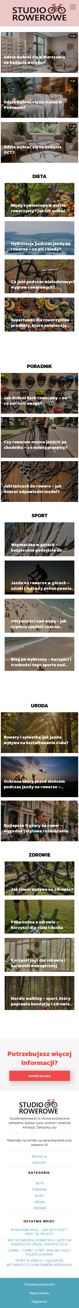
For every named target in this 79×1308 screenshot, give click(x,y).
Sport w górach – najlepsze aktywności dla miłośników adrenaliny (39, 1262)
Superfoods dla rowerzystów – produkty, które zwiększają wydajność (42, 322)
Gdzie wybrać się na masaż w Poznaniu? (33, 104)
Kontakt (39, 1162)
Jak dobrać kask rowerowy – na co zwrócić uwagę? (35, 400)
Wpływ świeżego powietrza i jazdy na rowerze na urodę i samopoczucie (39, 1242)
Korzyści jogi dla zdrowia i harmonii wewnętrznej (38, 962)
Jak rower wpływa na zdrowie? (42, 889)
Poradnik (39, 366)
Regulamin (39, 1301)
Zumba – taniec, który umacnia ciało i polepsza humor (39, 1252)
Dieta (39, 176)
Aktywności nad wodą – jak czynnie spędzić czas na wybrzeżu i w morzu (39, 623)
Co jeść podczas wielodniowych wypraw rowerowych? (43, 284)
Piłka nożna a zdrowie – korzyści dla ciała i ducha (37, 924)
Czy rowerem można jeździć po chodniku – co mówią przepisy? (36, 444)
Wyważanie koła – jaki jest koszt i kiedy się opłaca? (39, 1231)
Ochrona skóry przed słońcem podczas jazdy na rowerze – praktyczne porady (34, 783)
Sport (40, 515)
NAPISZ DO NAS (39, 1076)
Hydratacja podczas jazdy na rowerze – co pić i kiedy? (41, 246)
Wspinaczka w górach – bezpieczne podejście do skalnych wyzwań (36, 547)
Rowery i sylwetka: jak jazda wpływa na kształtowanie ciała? (36, 739)
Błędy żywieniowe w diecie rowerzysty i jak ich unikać (38, 208)
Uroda (39, 705)
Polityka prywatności (39, 1284)
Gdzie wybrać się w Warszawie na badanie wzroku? (34, 59)
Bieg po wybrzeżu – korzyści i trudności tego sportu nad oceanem (41, 661)
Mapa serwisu (39, 1292)
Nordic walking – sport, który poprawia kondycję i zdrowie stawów (41, 1001)
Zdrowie (39, 854)
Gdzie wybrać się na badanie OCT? (33, 149)
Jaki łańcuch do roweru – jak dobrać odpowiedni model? (33, 488)
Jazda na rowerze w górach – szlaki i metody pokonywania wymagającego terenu (41, 585)
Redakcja (39, 1156)
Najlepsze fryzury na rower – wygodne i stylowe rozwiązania (36, 827)
